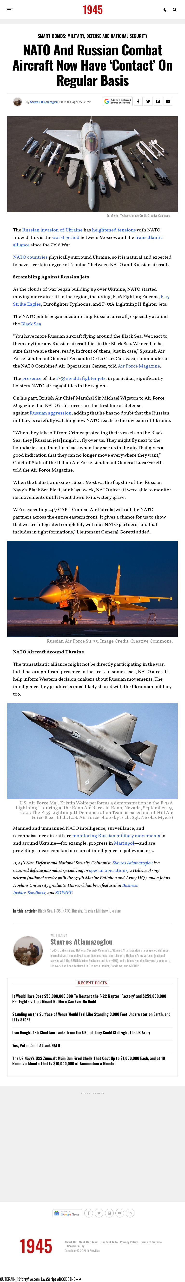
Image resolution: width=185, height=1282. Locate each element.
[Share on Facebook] (138, 101)
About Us (70, 1242)
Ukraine (115, 911)
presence (31, 378)
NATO (66, 911)
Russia (77, 911)
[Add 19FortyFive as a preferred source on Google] (118, 101)
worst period (65, 237)
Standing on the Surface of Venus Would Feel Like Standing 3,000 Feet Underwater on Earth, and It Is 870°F (91, 1016)
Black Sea (31, 324)
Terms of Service (151, 1242)
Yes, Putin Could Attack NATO (36, 1045)
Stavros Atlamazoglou (44, 101)
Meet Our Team (88, 1242)
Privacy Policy (129, 1242)
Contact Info (109, 1242)
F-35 (57, 911)
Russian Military (96, 911)
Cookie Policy (75, 1246)
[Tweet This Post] (148, 101)
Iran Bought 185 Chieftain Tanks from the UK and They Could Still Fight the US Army (81, 1032)
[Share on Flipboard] (158, 101)
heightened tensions (114, 230)
